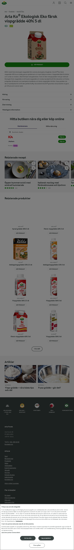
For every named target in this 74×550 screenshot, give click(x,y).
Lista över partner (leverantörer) (10, 532)
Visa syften (37, 545)
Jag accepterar (46, 538)
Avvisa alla (27, 538)
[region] (37, 527)
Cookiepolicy (19, 521)
